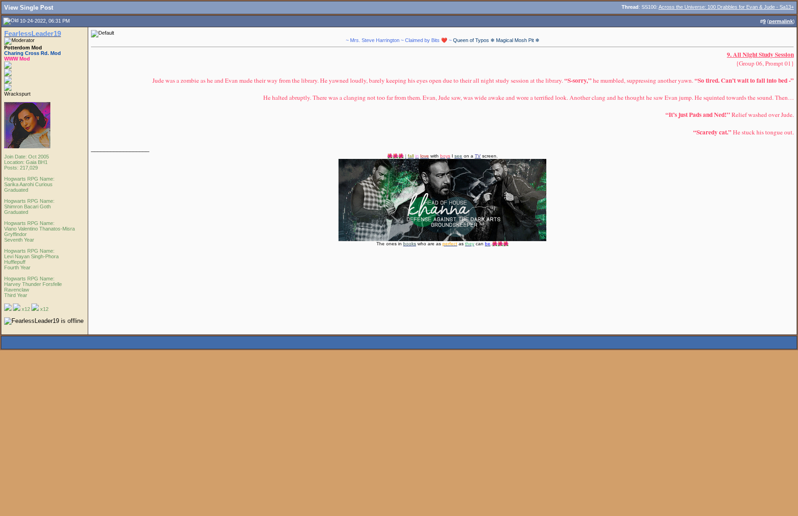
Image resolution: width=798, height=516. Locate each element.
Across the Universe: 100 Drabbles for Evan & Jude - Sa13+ (726, 7)
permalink (781, 21)
